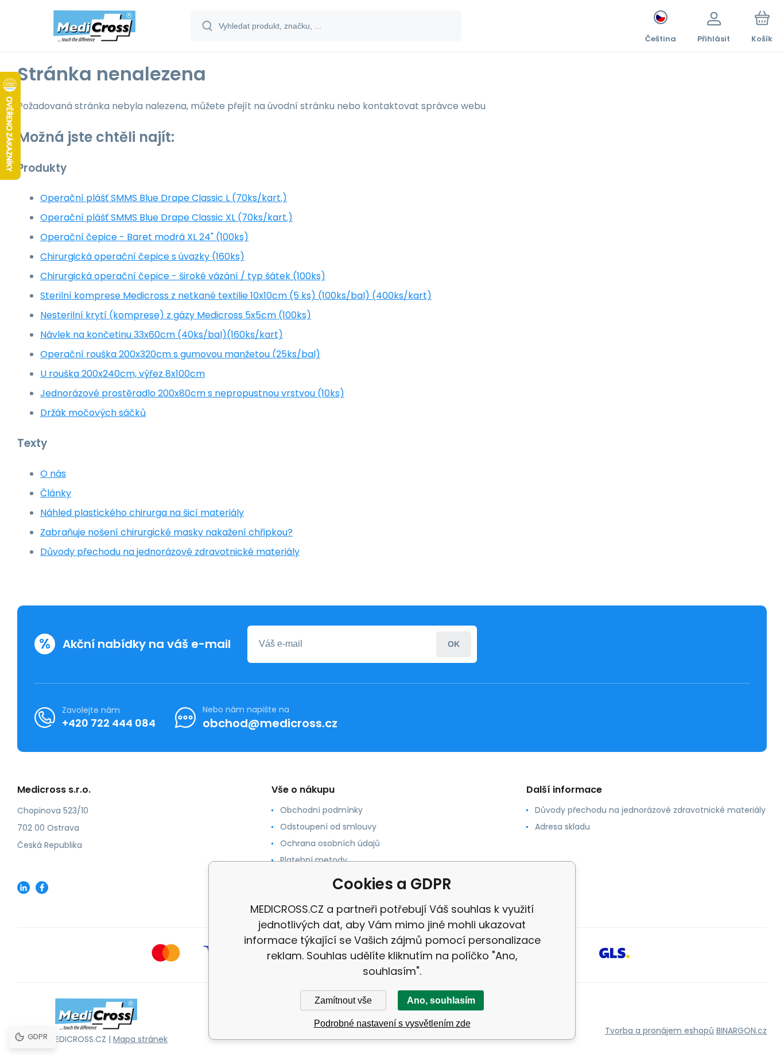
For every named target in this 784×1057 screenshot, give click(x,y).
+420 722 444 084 (109, 723)
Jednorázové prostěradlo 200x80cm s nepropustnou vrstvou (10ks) (192, 393)
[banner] (94, 27)
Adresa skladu (562, 826)
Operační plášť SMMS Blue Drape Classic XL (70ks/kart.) (166, 217)
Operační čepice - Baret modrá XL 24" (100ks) (144, 237)
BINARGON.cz (741, 1030)
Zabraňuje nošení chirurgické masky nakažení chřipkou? (166, 532)
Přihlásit (453, 644)
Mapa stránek (140, 1039)
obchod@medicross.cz (270, 723)
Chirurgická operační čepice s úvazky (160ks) (142, 256)
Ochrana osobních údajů (330, 843)
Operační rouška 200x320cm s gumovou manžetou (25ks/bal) (180, 354)
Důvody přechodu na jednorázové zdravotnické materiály (170, 551)
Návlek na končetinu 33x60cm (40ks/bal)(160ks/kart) (161, 334)
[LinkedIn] (23, 887)
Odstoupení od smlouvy (328, 826)
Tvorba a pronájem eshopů (659, 1030)
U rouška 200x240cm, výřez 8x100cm (122, 373)
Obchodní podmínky (321, 810)
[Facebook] (42, 887)
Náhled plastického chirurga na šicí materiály (142, 512)
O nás (53, 473)
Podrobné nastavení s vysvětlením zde (392, 1023)
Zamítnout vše (343, 1000)
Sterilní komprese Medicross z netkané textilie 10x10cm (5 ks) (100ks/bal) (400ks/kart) (236, 295)
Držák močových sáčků (93, 412)
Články (55, 493)
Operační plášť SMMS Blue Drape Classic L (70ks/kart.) (163, 198)
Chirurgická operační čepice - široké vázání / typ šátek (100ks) (182, 276)
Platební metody (313, 860)
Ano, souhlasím (441, 1000)
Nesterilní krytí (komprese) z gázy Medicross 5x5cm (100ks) (175, 315)
